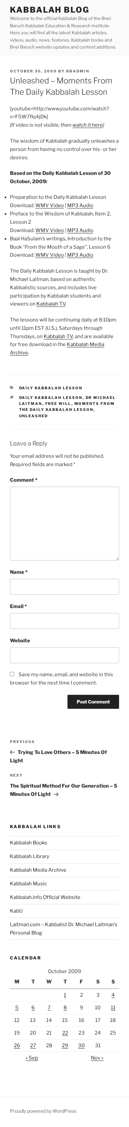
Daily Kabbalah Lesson (51, 388)
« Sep (31, 1058)
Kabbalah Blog (49, 10)
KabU (16, 911)
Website (20, 641)
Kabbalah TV (50, 304)
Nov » (97, 1058)
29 (65, 1046)
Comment (23, 480)
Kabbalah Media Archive (38, 870)
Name (18, 572)
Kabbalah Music (28, 884)
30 (81, 1046)
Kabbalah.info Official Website (45, 897)
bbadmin (77, 71)
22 (65, 1033)
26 (17, 1046)
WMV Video (49, 205)
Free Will (58, 403)
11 (113, 1008)
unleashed (33, 416)
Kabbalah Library (29, 856)
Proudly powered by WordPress (43, 1111)
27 (33, 1046)
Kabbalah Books (28, 843)
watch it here (87, 125)
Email (18, 606)
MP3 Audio (80, 205)
